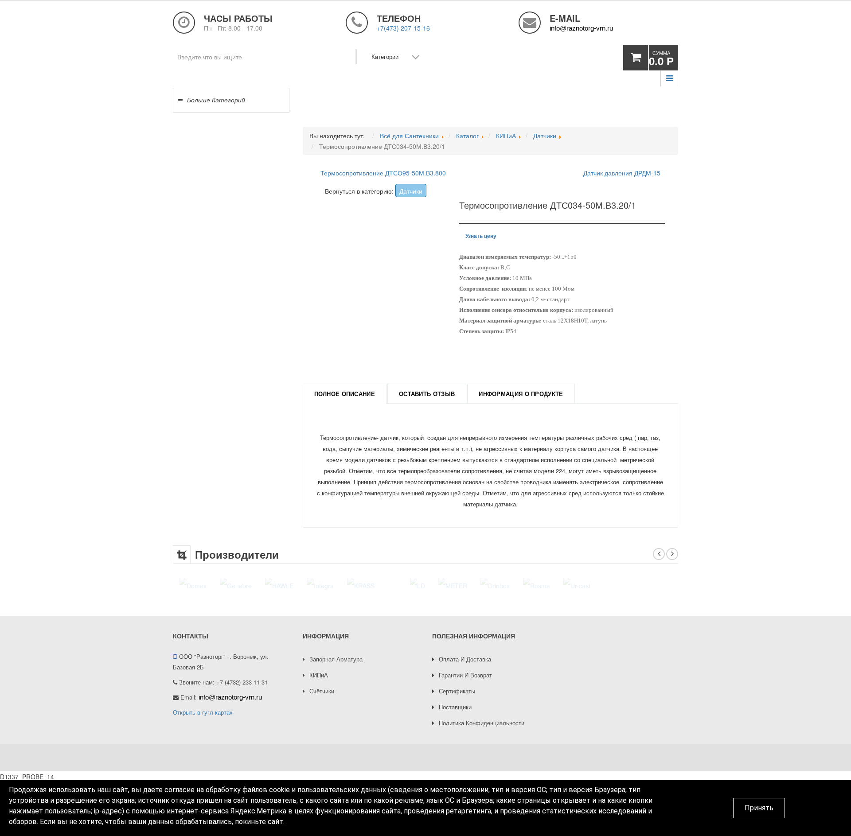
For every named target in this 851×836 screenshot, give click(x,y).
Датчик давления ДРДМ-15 (621, 172)
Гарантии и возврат (465, 675)
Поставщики (455, 707)
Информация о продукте (521, 393)
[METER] (430, 585)
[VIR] (668, 585)
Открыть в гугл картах (203, 712)
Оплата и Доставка (465, 659)
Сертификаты (457, 691)
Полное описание (344, 393)
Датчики (410, 191)
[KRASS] (361, 585)
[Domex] (193, 585)
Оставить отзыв (427, 393)
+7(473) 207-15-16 (403, 27)
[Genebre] (236, 585)
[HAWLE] (279, 585)
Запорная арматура (336, 659)
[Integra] (320, 585)
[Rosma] (514, 585)
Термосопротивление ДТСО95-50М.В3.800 (383, 172)
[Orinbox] (473, 585)
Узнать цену (480, 236)
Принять (759, 808)
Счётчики (321, 691)
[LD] (395, 585)
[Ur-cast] (554, 585)
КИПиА (318, 675)
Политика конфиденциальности (481, 723)
